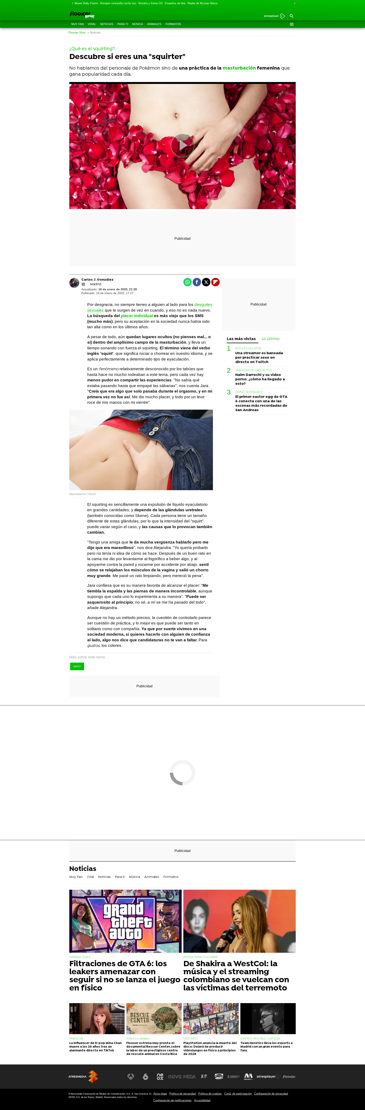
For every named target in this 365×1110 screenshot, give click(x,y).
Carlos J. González (97, 280)
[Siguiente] (293, 3)
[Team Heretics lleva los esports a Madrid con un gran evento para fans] (268, 1019)
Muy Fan (77, 24)
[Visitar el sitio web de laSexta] (145, 1077)
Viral (92, 24)
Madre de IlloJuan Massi (203, 3)
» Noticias (94, 32)
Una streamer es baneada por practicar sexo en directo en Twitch (259, 357)
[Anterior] (71, 3)
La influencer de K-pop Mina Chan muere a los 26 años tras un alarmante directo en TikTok (95, 1046)
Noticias (106, 24)
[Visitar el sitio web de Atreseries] (204, 1077)
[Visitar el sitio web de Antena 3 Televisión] (130, 1077)
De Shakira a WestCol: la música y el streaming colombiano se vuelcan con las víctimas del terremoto (236, 976)
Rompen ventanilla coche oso (118, 3)
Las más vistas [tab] (241, 339)
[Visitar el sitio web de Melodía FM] (248, 1077)
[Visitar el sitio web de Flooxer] (289, 1077)
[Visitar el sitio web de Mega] (189, 1077)
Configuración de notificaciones (172, 1100)
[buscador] (291, 16)
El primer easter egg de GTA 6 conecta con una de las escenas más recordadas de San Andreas (261, 403)
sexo (77, 666)
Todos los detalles (138, 1039)
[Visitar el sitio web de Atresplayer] (269, 1077)
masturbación (239, 68)
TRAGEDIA (76, 1039)
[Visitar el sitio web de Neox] (160, 1077)
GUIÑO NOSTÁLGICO (249, 392)
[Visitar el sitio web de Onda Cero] (219, 1077)
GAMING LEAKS (79, 957)
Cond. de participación (238, 1093)
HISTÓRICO (190, 1039)
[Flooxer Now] (98, 15)
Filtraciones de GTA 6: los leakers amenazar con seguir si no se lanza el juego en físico (124, 976)
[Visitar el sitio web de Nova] (175, 1077)
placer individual (137, 315)
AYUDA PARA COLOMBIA (200, 957)
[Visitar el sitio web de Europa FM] (233, 1077)
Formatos (173, 24)
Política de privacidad (182, 1093)
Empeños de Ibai (175, 3)
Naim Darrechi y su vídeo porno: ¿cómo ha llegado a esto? (260, 379)
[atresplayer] (273, 16)
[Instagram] (83, 284)
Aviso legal (160, 1093)
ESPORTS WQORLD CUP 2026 (260, 1039)
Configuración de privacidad (271, 1093)
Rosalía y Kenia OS (150, 3)
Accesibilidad (202, 1100)
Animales (154, 24)
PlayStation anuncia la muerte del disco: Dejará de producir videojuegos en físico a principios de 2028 (210, 1048)
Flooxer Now (76, 32)
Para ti (122, 24)
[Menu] (291, 24)
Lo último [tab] (271, 339)
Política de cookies (210, 1093)
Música (137, 24)
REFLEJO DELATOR (248, 349)
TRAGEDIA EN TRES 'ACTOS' (253, 370)
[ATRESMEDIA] (83, 1076)
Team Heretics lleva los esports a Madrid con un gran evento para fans (266, 1046)
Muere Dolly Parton (86, 3)
